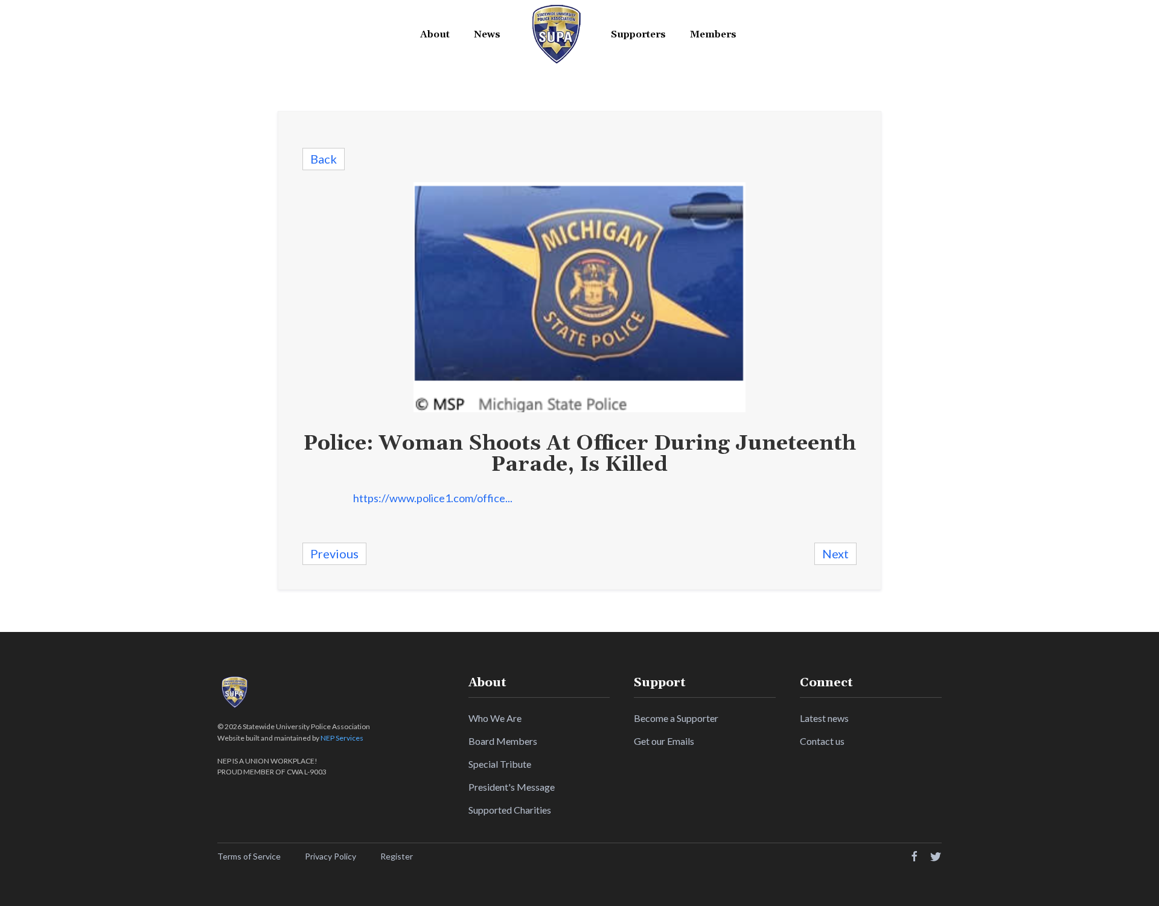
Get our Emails (664, 741)
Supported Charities (509, 809)
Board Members (502, 741)
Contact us (822, 741)
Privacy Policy (330, 856)
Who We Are (495, 718)
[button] (435, 34)
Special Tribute (499, 764)
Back (323, 159)
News (487, 34)
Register (396, 856)
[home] (555, 34)
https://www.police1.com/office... (432, 498)
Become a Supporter (676, 718)
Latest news (824, 718)
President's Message (511, 787)
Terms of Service (249, 856)
